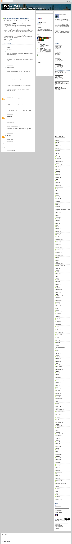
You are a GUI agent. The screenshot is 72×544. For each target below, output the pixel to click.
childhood (57, 198)
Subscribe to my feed (62, 14)
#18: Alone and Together (59, 65)
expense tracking (59, 252)
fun (56, 279)
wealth (57, 491)
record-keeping (58, 422)
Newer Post (4, 147)
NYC (57, 387)
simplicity (57, 449)
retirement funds (59, 433)
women (57, 496)
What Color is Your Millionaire (60, 78)
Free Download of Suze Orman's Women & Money (16, 18)
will (56, 494)
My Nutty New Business (59, 75)
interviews (58, 321)
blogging (57, 177)
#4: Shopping (57, 48)
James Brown (58, 334)
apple (57, 159)
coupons (57, 218)
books (8, 40)
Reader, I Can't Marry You (59, 85)
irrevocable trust (59, 332)
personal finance (59, 398)
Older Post (32, 147)
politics (57, 401)
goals (57, 287)
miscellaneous (58, 359)
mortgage (57, 371)
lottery (57, 348)
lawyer (57, 340)
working (57, 497)
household (58, 305)
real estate (58, 420)
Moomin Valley (42, 44)
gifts (57, 286)
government (58, 289)
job (56, 335)
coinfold (57, 206)
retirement (58, 432)
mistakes (57, 361)
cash (57, 193)
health (57, 294)
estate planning (58, 249)
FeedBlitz (61, 512)
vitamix (57, 488)
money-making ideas (59, 367)
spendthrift (58, 459)
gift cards (57, 284)
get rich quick (58, 282)
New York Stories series (59, 71)
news (57, 385)
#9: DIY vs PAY (57, 54)
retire (57, 430)
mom (57, 363)
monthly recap (58, 369)
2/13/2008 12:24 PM (10, 49)
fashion (57, 258)
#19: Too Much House (59, 66)
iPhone (57, 327)
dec (56, 226)
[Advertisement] (18, 13)
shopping (57, 448)
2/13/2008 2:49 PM (10, 65)
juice (57, 337)
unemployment (58, 480)
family (57, 257)
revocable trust (58, 435)
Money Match (58, 366)
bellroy (57, 172)
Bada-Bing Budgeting (58, 87)
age (56, 153)
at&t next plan (58, 164)
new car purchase (59, 380)
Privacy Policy (57, 528)
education (57, 244)
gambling (57, 281)
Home (18, 147)
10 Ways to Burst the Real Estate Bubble (62, 81)
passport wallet (58, 395)
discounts (57, 231)
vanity (57, 486)
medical (57, 356)
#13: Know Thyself (58, 59)
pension (57, 396)
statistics (57, 462)
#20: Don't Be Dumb (58, 67)
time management (59, 473)
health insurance (59, 295)
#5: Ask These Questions (59, 49)
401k (57, 143)
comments (58, 212)
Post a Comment (6, 143)
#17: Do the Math (58, 64)
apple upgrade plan (59, 161)
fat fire (57, 260)
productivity (58, 414)
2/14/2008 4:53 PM (10, 141)
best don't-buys (58, 175)
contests (57, 217)
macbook (57, 353)
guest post (58, 292)
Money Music (57, 76)
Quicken (57, 417)
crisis (57, 223)
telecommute (58, 472)
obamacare (58, 388)
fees (57, 262)
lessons (57, 343)
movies (57, 372)
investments (58, 326)
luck (57, 350)
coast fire (57, 203)
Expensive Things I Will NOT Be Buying (61, 83)
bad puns (57, 166)
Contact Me (61, 15)
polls (57, 403)
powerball (57, 406)
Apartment (58, 158)
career (57, 190)
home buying (58, 300)
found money (58, 273)
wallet (57, 489)
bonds (57, 179)
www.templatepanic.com (59, 526)
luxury (57, 351)
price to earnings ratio (60, 411)
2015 (57, 140)
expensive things (59, 255)
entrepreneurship (59, 247)
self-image (58, 446)
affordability (58, 150)
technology (58, 470)
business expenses (59, 187)
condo (57, 215)
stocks (57, 465)
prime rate (58, 412)
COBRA (57, 204)
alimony (57, 156)
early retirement (59, 239)
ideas (57, 308)
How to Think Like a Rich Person (60, 88)
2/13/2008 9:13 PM (10, 114)
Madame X (61, 19)
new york (57, 382)
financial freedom (59, 263)
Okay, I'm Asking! (58, 89)
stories (57, 467)
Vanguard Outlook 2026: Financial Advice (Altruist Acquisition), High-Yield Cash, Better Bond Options (45, 50)
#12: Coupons (57, 58)
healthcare (58, 297)
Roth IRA (57, 438)
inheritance (58, 313)
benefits (57, 174)
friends (57, 276)
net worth (57, 379)
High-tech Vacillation (58, 77)
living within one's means (60, 347)
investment (58, 324)
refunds (57, 424)
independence (58, 311)
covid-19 (57, 220)
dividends (57, 233)
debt (57, 225)
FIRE (57, 266)
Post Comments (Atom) (11, 150)
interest (57, 316)
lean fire (57, 342)
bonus (57, 180)
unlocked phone (59, 481)
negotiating (58, 377)
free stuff (10, 40)
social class (58, 454)
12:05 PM (9, 39)
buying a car (58, 188)
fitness (57, 268)
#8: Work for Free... (58, 53)
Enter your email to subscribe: (60, 507)
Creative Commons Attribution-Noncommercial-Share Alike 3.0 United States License (61, 523)
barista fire (58, 171)
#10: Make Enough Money (59, 55)
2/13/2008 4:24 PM (10, 81)
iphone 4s (57, 329)
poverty (57, 404)
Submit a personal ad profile (47, 30)
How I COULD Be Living (59, 82)
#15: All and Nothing (58, 61)
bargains (57, 169)
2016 (57, 142)
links (57, 345)
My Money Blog (42, 48)
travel (57, 478)
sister (57, 451)
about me (57, 145)
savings (57, 444)
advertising (58, 148)
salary (57, 441)
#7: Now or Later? (58, 52)
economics (58, 241)
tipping (57, 475)
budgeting (57, 185)
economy (57, 242)
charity (57, 196)
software (57, 456)
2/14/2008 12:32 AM (10, 133)
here (56, 30)
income (57, 310)
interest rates (58, 319)
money (57, 364)
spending (57, 457)
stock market (58, 464)
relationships (58, 425)
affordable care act (59, 151)
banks (57, 167)
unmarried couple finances (60, 483)
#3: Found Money (58, 47)
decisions (57, 228)
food (57, 271)
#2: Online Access (58, 46)
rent (57, 428)
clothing (57, 201)
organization (58, 390)
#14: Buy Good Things (59, 60)
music (57, 374)
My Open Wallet (12, 6)
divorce (57, 234)
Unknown (8, 97)
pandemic (57, 393)
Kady (8, 135)
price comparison (59, 409)
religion (57, 427)
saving (57, 443)
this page (14, 23)
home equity (58, 302)
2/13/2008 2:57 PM (10, 75)
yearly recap (58, 499)
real (56, 419)
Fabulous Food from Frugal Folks (60, 72)
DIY (56, 236)
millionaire (57, 358)
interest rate (58, 318)
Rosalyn (8, 116)
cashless (57, 195)
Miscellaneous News (58, 84)
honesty (57, 303)
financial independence (60, 265)
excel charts (58, 250)
